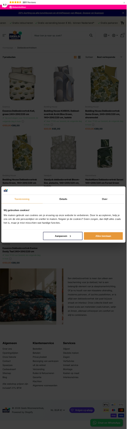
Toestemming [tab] (21, 199)
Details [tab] (63, 199)
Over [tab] (104, 199)
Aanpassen (61, 236)
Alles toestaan (103, 236)
